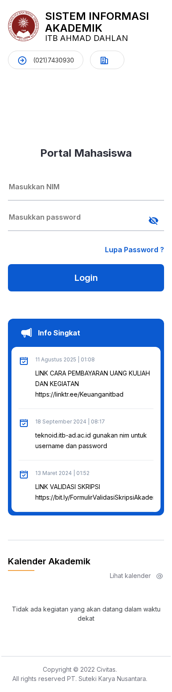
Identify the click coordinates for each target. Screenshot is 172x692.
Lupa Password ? (134, 249)
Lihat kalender (131, 575)
